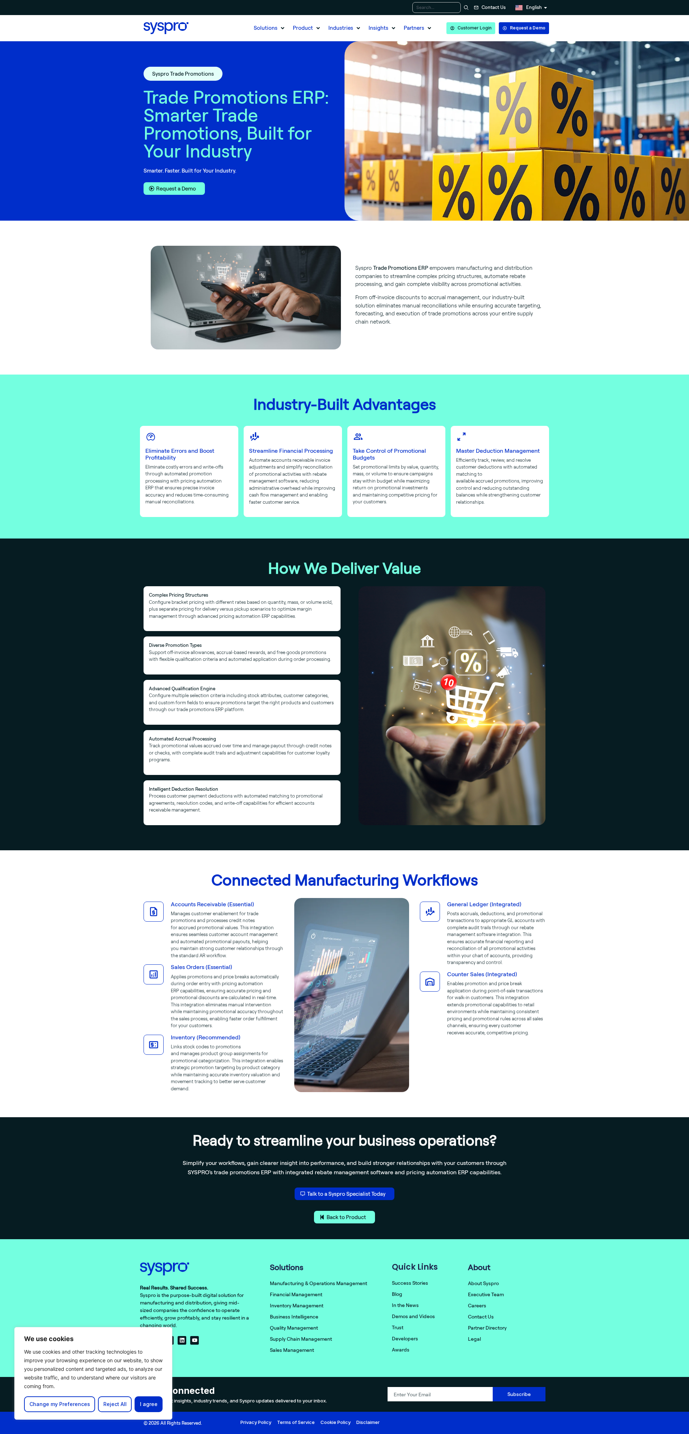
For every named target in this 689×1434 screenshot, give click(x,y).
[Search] (465, 7)
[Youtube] (194, 1340)
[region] (93, 1373)
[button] (269, 28)
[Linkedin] (182, 1340)
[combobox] (436, 7)
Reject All (115, 1404)
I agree (149, 1404)
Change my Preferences (59, 1404)
